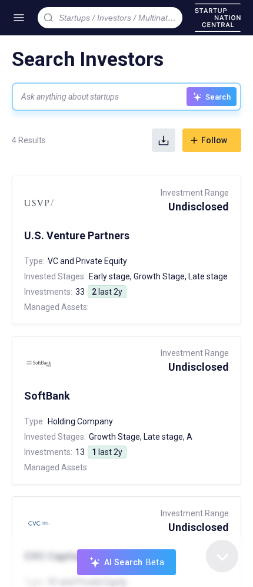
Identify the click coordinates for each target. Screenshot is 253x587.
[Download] (163, 140)
